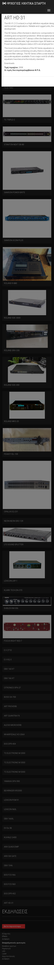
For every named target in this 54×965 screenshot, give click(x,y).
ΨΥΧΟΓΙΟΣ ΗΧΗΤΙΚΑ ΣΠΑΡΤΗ (26, 3)
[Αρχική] (4, 3)
